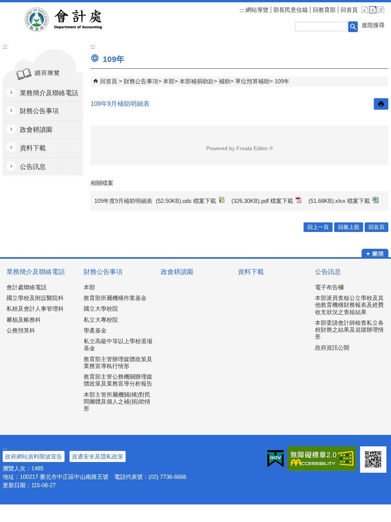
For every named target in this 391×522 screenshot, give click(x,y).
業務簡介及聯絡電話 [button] (49, 93)
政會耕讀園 (177, 272)
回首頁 (349, 9)
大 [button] (381, 9)
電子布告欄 (329, 287)
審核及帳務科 (23, 319)
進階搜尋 (373, 25)
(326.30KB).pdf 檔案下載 (262, 201)
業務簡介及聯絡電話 (35, 272)
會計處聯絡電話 (26, 287)
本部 (168, 81)
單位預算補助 (252, 81)
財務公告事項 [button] (39, 111)
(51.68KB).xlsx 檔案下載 (339, 201)
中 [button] (372, 9)
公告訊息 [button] (33, 166)
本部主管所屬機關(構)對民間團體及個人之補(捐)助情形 (117, 401)
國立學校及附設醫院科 (35, 298)
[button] (353, 26)
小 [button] (365, 9)
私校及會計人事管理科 (35, 308)
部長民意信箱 (290, 9)
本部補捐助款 (196, 81)
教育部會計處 (73, 19)
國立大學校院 (101, 308)
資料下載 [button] (33, 148)
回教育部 (324, 9)
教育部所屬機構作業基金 (115, 298)
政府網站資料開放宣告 (33, 456)
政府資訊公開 (332, 347)
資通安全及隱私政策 (97, 456)
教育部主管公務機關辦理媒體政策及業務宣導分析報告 (118, 380)
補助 (224, 81)
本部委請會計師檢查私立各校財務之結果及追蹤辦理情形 (349, 329)
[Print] (381, 104)
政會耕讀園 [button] (36, 129)
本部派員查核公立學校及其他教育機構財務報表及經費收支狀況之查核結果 (349, 305)
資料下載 (251, 272)
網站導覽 (256, 9)
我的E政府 (275, 458)
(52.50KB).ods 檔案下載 (186, 201)
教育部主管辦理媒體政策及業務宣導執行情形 (118, 362)
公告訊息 (328, 272)
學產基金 (95, 330)
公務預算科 (20, 330)
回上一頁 (318, 227)
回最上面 (348, 227)
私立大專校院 (101, 319)
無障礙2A (322, 458)
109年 (282, 81)
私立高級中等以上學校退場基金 (118, 344)
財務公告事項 (141, 81)
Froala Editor (252, 148)
